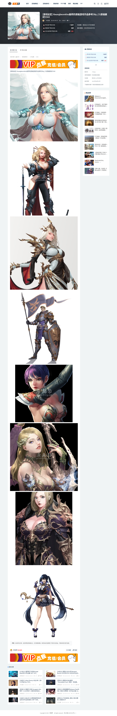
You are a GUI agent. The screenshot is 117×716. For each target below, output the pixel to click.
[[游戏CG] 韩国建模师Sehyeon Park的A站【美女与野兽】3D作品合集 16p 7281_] (50, 691)
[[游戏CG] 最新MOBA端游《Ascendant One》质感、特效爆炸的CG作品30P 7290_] (50, 682)
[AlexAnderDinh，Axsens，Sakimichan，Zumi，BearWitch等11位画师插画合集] (89, 164)
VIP (81, 3)
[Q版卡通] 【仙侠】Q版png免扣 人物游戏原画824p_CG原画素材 (101, 170)
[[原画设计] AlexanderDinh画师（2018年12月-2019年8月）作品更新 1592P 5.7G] (89, 100)
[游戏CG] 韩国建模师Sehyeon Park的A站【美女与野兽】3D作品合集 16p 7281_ (68, 691)
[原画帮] (44, 21)
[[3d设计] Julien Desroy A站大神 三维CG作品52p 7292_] (13, 685)
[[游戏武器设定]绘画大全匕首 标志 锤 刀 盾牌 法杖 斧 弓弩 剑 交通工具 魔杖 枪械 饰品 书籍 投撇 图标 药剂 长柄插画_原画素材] (89, 124)
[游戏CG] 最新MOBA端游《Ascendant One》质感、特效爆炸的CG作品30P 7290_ (67, 682)
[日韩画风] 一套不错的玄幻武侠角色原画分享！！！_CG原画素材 (101, 106)
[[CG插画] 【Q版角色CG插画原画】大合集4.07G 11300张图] (89, 116)
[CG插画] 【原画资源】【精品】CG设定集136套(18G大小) (101, 138)
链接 (75, 650)
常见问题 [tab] (24, 50)
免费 (69, 3)
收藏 (69, 650)
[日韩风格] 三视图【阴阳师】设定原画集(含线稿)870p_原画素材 (101, 130)
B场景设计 (59, 675)
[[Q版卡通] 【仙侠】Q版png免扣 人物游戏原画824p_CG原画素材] (89, 171)
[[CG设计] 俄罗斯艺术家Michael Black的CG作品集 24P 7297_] (13, 674)
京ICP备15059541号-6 (69, 713)
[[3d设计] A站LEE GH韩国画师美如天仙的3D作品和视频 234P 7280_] (13, 699)
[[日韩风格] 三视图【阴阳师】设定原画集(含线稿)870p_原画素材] (89, 130)
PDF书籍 (63, 3)
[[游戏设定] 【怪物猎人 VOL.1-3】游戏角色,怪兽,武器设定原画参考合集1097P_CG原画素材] (89, 147)
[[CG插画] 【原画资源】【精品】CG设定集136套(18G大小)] (89, 140)
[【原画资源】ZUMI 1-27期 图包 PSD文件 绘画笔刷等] (89, 156)
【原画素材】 (24, 56)
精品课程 (75, 3)
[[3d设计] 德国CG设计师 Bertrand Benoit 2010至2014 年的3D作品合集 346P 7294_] (50, 675)
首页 (27, 3)
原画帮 (17, 650)
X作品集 (48, 20)
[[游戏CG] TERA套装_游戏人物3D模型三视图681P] (50, 701)
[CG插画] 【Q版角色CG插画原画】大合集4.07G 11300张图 (101, 114)
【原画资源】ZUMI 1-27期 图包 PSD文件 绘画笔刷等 (101, 154)
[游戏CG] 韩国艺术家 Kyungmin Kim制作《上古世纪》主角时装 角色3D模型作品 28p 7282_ (30, 691)
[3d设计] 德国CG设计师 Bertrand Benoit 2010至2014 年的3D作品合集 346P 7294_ (67, 673)
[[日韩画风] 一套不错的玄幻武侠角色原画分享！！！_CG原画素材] (89, 107)
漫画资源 (55, 3)
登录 (107, 3)
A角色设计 (22, 675)
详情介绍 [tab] (14, 50)
